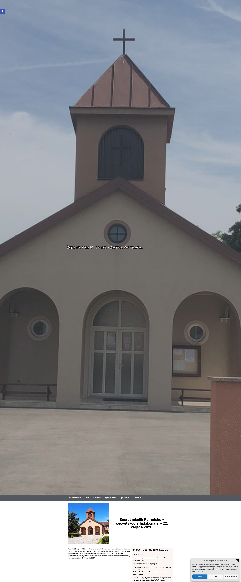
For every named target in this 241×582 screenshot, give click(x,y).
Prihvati (199, 576)
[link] (2, 11)
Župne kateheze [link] (110, 498)
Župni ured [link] (97, 498)
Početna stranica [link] (75, 498)
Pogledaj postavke (231, 576)
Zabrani (215, 576)
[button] (237, 561)
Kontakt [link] (138, 498)
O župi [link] (87, 498)
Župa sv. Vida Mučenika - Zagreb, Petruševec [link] (105, 247)
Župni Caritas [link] (124, 498)
